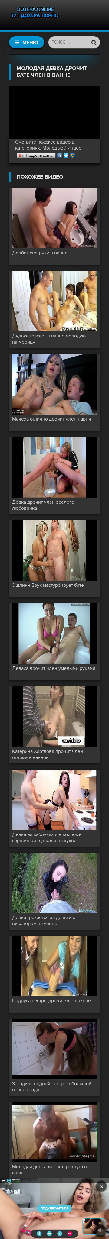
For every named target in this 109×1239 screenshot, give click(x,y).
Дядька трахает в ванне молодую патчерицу (49, 339)
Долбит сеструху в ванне (40, 253)
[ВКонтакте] (60, 154)
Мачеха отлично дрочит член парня (51, 419)
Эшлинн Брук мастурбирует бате (48, 585)
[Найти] (94, 42)
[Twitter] (66, 154)
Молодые (52, 148)
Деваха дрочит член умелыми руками (53, 668)
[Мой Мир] (72, 154)
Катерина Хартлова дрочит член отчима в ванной (47, 754)
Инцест (75, 148)
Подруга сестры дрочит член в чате (51, 1001)
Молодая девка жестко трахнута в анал (49, 1170)
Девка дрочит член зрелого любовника (43, 505)
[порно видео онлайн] (35, 15)
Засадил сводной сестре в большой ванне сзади (51, 1087)
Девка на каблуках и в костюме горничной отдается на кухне (46, 837)
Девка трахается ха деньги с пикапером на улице (43, 921)
